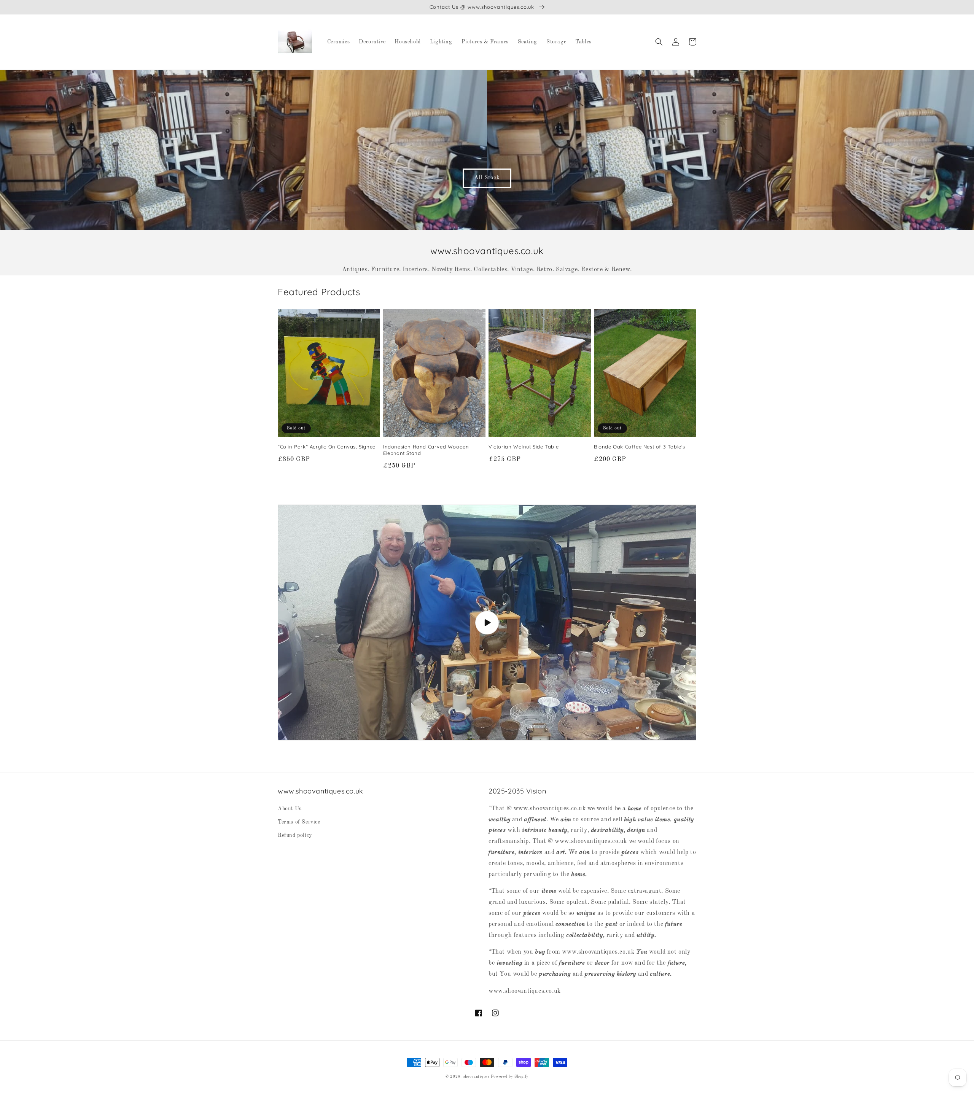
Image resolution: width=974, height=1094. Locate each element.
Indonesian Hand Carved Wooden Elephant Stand (426, 450)
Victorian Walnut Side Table (524, 447)
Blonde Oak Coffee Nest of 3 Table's (639, 447)
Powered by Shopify (509, 1076)
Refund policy (295, 835)
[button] (659, 41)
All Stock (487, 178)
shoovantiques (476, 1076)
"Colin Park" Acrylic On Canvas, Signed (327, 447)
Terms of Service (299, 822)
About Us (290, 808)
